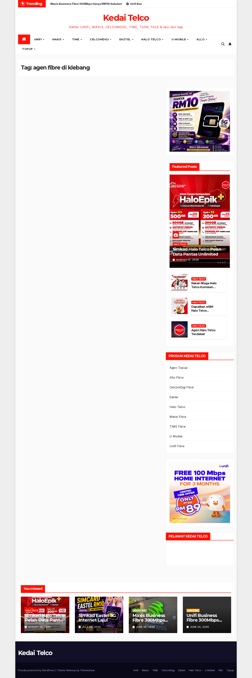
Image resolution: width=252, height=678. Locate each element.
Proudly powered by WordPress (36, 670)
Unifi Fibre (177, 446)
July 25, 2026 (91, 626)
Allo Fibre (177, 377)
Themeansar (87, 670)
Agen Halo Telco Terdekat (203, 332)
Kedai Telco (126, 17)
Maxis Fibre (178, 417)
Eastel (125, 39)
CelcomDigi (100, 39)
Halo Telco (151, 39)
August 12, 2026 (187, 259)
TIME (76, 39)
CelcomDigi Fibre (182, 387)
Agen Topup (178, 368)
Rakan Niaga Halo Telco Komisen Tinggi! (203, 287)
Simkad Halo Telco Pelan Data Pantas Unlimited (197, 252)
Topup (28, 49)
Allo (201, 39)
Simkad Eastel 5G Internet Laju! (97, 618)
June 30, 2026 (145, 626)
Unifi (38, 39)
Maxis (57, 39)
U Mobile (179, 39)
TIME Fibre (178, 426)
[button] (223, 44)
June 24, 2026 (199, 626)
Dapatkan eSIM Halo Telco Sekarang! (202, 310)
